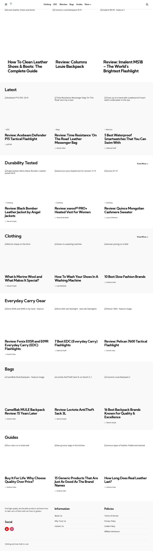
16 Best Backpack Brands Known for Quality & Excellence (122, 413)
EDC (55, 4)
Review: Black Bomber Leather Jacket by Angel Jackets (22, 212)
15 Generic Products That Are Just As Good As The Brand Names (76, 481)
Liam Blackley (61, 286)
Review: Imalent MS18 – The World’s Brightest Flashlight (123, 66)
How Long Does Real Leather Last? (125, 480)
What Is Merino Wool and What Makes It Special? (23, 278)
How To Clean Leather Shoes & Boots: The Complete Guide (28, 66)
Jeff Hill (9, 144)
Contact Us (59, 526)
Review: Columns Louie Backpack (71, 64)
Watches (63, 4)
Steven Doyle (11, 221)
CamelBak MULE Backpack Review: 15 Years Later (25, 411)
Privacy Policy (110, 521)
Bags (72, 4)
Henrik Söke (61, 148)
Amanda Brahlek (63, 217)
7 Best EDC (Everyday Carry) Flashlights (76, 343)
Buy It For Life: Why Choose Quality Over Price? (25, 480)
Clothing (47, 4)
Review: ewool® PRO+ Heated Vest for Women (73, 210)
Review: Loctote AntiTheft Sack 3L (74, 411)
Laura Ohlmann (112, 217)
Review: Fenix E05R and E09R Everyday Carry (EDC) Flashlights (26, 345)
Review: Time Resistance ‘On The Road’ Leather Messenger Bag (76, 139)
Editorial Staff (111, 148)
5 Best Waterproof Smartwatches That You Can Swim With (125, 139)
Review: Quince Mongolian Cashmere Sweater (124, 210)
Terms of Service (111, 516)
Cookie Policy (109, 526)
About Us (58, 516)
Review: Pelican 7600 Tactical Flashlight (125, 343)
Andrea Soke (111, 282)
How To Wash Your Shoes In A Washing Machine (76, 278)
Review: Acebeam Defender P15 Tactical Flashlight (25, 137)
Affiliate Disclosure (112, 531)
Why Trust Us (60, 521)
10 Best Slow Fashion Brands (124, 276)
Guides (79, 4)
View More (142, 164)
